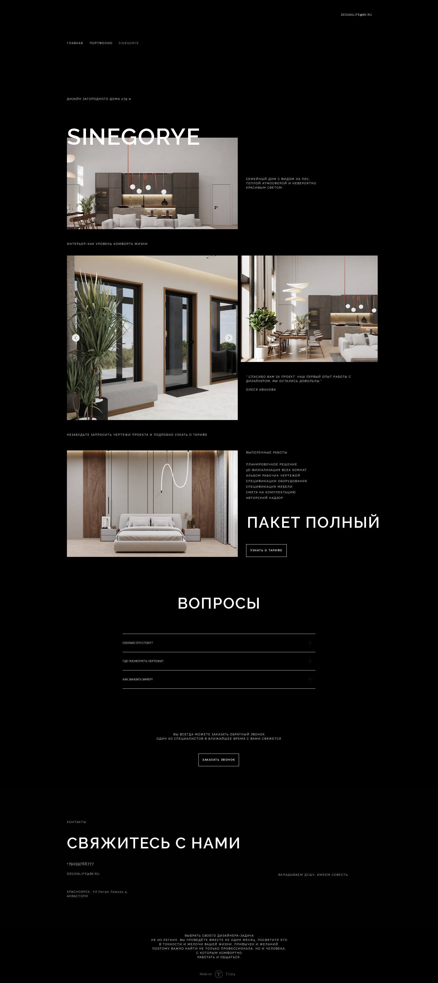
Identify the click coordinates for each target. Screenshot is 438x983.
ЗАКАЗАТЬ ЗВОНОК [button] (218, 759)
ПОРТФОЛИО (101, 43)
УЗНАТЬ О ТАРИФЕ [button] (266, 550)
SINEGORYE (129, 43)
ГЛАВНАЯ (75, 43)
